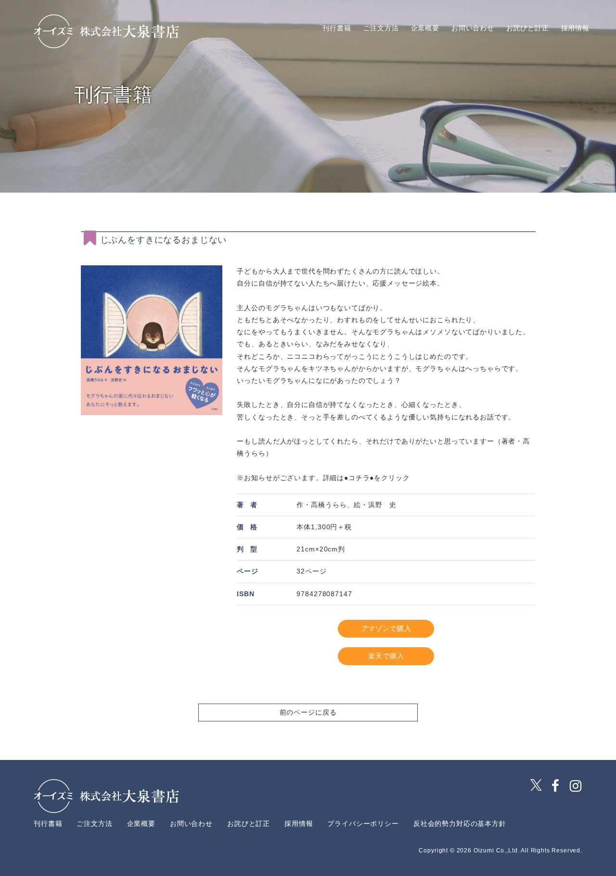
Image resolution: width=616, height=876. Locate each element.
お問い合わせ (472, 28)
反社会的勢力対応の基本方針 (459, 823)
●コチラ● (359, 478)
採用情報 (575, 28)
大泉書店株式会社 (106, 31)
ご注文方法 (381, 28)
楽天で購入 (386, 656)
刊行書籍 (336, 28)
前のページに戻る (308, 712)
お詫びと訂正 (527, 28)
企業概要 (425, 28)
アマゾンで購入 (386, 628)
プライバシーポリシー (362, 823)
